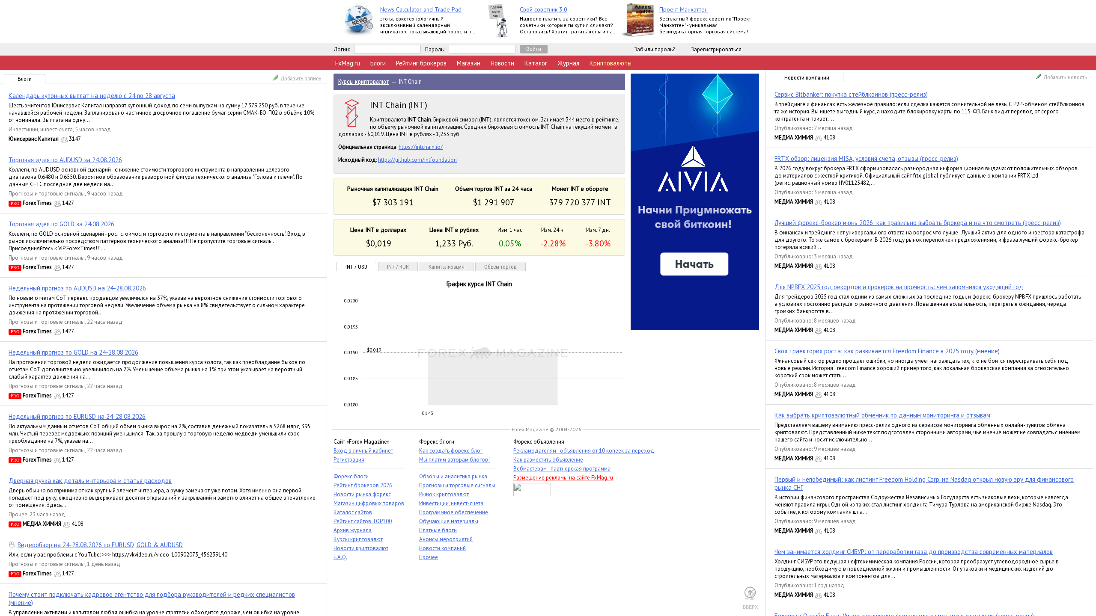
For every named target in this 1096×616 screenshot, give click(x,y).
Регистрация (349, 459)
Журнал (568, 63)
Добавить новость (1065, 77)
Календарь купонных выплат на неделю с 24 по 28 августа (92, 96)
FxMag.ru (347, 63)
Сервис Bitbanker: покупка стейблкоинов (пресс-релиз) (851, 94)
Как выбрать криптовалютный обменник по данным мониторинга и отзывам (882, 415)
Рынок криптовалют (444, 494)
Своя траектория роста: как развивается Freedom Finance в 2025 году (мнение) (887, 351)
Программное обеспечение (453, 512)
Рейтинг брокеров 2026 (363, 485)
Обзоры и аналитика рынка (453, 476)
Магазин (468, 63)
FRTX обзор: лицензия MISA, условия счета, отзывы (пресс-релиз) (866, 158)
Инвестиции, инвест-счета (41, 129)
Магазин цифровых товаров (369, 503)
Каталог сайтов (353, 512)
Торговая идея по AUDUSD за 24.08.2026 (65, 160)
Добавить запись (301, 78)
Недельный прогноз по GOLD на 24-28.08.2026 (73, 352)
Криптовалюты (610, 63)
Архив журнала (353, 530)
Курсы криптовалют (358, 539)
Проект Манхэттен (683, 9)
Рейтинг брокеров (421, 63)
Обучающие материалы (448, 521)
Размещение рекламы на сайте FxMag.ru (563, 477)
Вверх (750, 607)
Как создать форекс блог (450, 450)
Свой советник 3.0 (543, 9)
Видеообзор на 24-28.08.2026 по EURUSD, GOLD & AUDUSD (100, 545)
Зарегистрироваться (716, 49)
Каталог (535, 63)
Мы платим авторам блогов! (454, 459)
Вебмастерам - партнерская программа (562, 468)
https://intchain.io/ (421, 147)
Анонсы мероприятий (446, 539)
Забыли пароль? (654, 49)
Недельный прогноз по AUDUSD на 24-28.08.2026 (77, 288)
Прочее (18, 514)
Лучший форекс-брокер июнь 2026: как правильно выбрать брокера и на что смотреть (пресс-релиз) (917, 223)
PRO (15, 203)
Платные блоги (438, 530)
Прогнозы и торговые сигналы (47, 193)
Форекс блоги (351, 476)
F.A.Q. (340, 557)
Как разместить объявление (548, 459)
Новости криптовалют (361, 548)
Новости (502, 63)
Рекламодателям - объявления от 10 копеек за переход (583, 450)
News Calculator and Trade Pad (421, 9)
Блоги (378, 63)
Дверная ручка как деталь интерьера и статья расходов (90, 481)
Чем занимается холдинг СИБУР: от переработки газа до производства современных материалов (913, 552)
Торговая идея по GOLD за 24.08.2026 (61, 224)
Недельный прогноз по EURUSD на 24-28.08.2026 (77, 416)
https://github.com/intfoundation (417, 159)
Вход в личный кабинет (363, 450)
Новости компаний (806, 77)
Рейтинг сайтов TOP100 (363, 521)
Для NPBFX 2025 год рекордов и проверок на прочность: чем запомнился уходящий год (898, 287)
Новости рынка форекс (362, 494)
